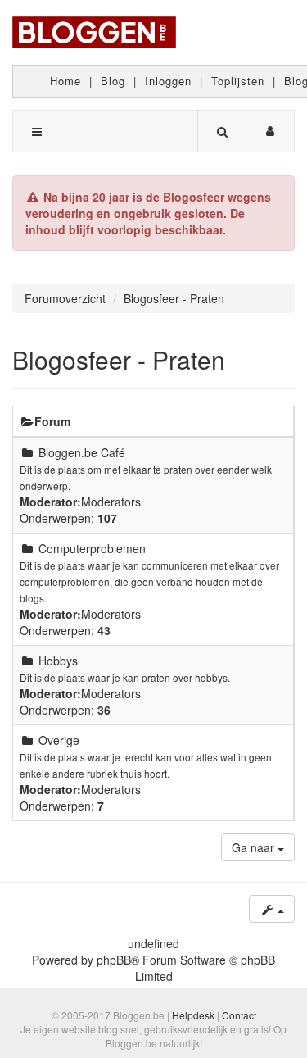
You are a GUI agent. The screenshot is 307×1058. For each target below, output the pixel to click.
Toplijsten (237, 81)
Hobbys (58, 660)
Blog (113, 81)
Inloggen (168, 81)
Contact (239, 1015)
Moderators (111, 501)
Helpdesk (193, 1015)
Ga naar (255, 847)
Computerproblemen (92, 548)
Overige (58, 740)
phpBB (114, 959)
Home (65, 81)
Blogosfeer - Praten (118, 359)
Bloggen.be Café (81, 452)
